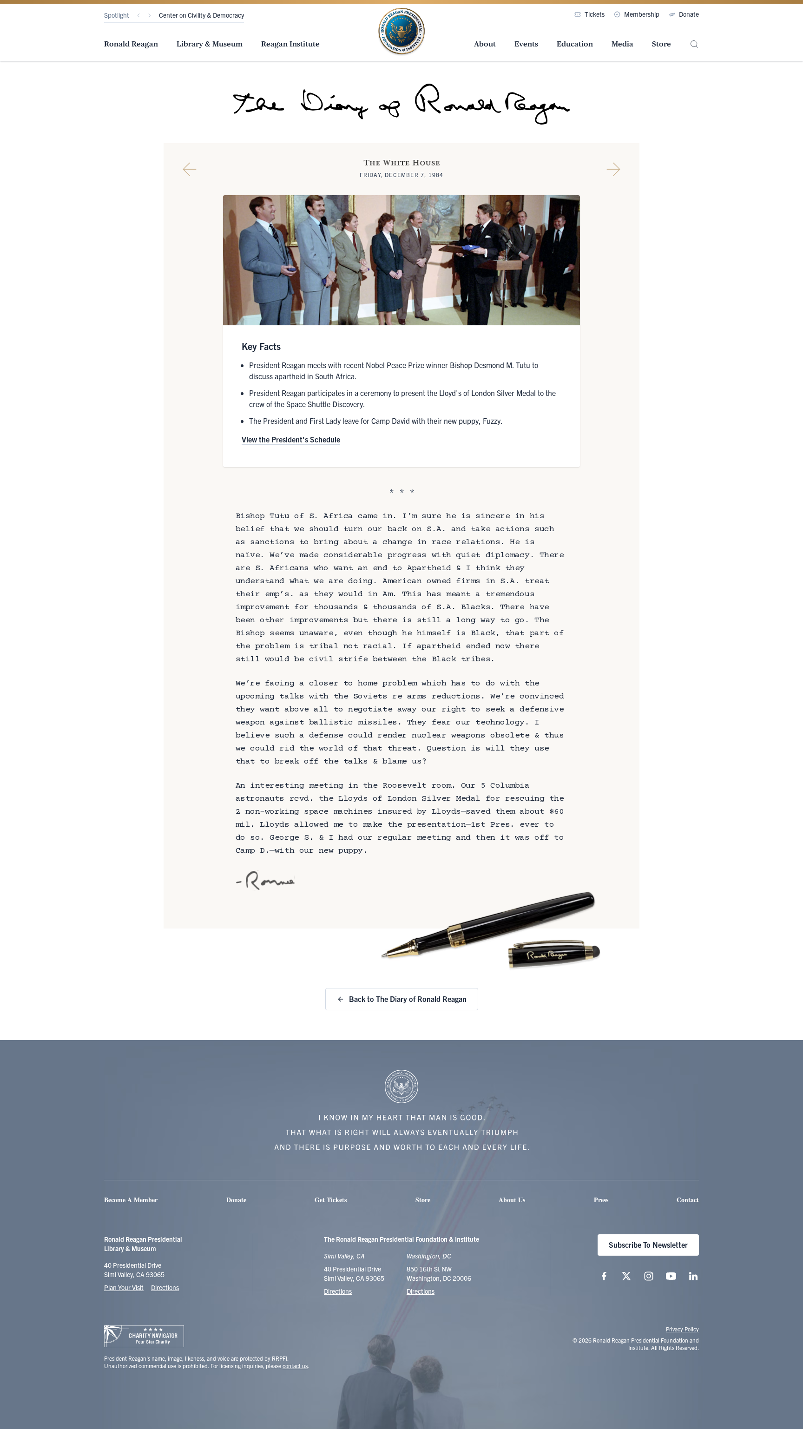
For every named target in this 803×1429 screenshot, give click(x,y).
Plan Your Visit (124, 1287)
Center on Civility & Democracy (201, 15)
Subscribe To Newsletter (648, 1244)
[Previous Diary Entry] (189, 169)
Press (601, 1200)
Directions (165, 1287)
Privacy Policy (682, 1328)
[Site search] (694, 44)
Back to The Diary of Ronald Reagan (408, 998)
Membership (641, 14)
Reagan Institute (290, 44)
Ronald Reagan (131, 44)
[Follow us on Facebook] (604, 1276)
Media (622, 44)
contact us (295, 1365)
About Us (512, 1200)
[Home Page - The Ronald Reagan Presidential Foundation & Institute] (401, 32)
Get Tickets (331, 1200)
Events (526, 44)
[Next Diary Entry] (613, 169)
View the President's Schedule (291, 439)
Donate (689, 14)
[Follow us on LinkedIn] (693, 1276)
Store (661, 44)
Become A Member (131, 1200)
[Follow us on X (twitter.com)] (626, 1276)
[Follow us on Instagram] (648, 1276)
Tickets (595, 14)
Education (575, 44)
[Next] (149, 15)
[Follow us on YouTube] (671, 1276)
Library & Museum (210, 44)
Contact (688, 1200)
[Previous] (138, 15)
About (485, 44)
